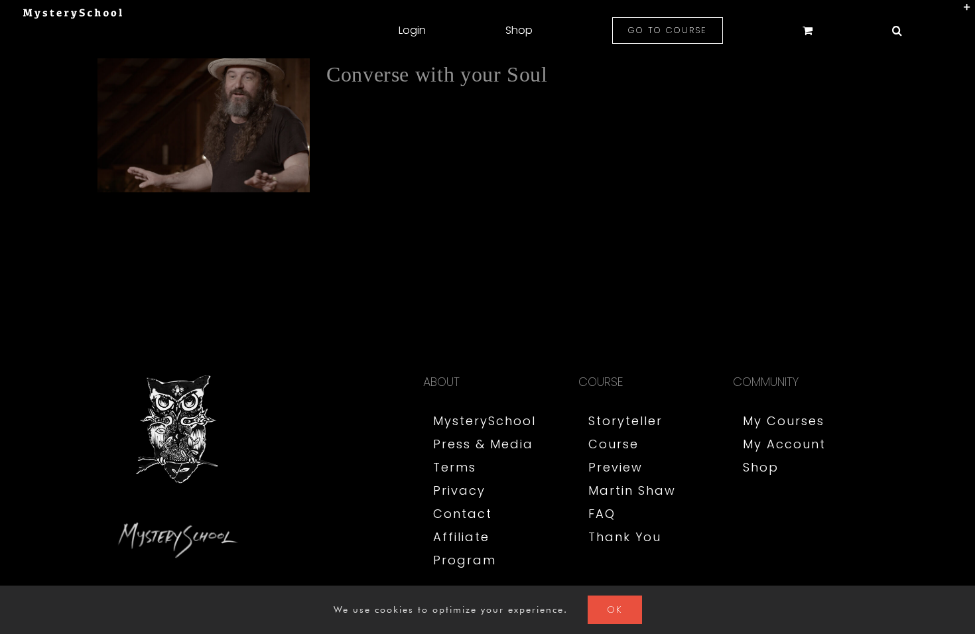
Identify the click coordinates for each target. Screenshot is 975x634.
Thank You (624, 537)
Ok (615, 609)
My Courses (783, 420)
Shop (761, 467)
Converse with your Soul (437, 74)
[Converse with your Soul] (204, 125)
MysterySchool (484, 420)
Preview (615, 467)
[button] (897, 30)
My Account (784, 444)
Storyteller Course (625, 432)
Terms (454, 467)
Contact (462, 513)
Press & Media (483, 444)
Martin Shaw (632, 490)
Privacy (459, 490)
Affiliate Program (464, 548)
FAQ (602, 513)
